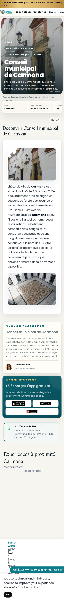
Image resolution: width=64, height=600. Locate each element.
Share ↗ (55, 120)
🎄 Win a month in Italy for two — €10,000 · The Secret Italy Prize (32, 4)
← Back (8, 42)
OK (8, 594)
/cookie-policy (27, 587)
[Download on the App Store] (18, 403)
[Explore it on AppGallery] (32, 411)
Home (52, 12)
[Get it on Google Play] (45, 403)
